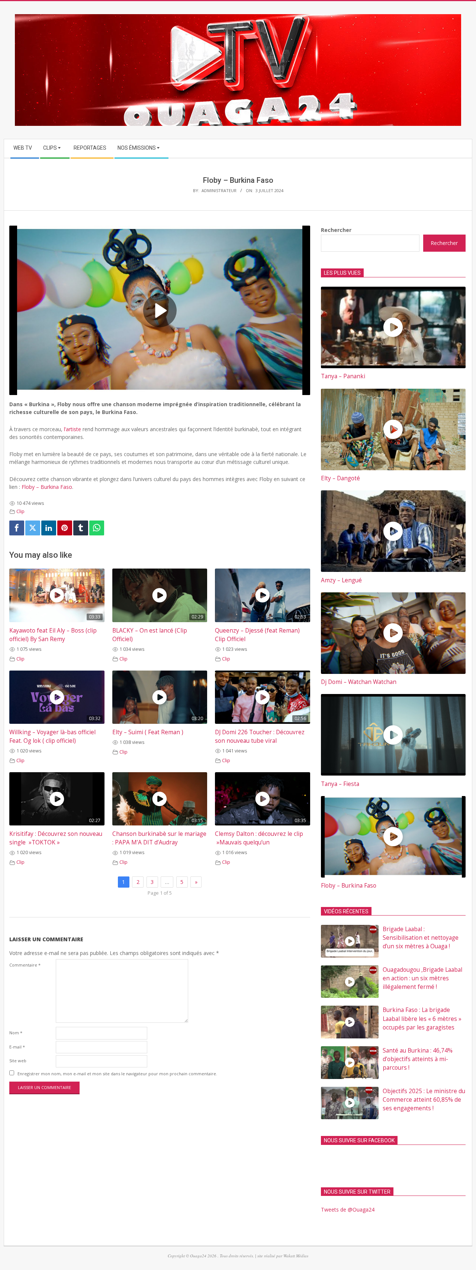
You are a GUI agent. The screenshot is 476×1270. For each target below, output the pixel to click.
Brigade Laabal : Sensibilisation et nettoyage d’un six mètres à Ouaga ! (421, 937)
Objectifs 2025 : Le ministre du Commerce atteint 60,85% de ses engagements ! (424, 1099)
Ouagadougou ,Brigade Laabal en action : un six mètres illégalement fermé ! (422, 978)
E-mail (17, 1047)
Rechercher (336, 229)
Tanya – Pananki (343, 376)
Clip (20, 511)
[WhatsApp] (96, 528)
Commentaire (25, 965)
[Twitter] (32, 528)
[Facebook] (16, 528)
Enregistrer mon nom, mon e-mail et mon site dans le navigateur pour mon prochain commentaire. (117, 1073)
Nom (15, 1032)
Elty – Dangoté (340, 478)
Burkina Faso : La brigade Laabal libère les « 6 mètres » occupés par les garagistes (422, 1018)
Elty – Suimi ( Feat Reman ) (147, 732)
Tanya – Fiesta (340, 784)
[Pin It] (64, 528)
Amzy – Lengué (341, 580)
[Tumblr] (80, 528)
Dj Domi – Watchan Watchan (358, 682)
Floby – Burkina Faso (47, 486)
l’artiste (72, 429)
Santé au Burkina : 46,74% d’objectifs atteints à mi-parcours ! (418, 1059)
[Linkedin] (48, 528)
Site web (17, 1060)
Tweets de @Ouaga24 (347, 1209)
